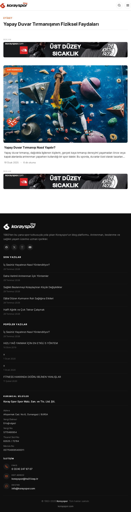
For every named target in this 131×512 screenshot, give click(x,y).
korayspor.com (65, 506)
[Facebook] (6, 247)
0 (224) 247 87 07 (22, 468)
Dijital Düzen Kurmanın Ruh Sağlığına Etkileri (28, 298)
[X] (14, 247)
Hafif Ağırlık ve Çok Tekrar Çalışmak (24, 309)
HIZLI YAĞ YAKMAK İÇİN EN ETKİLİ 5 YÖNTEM (30, 343)
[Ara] (119, 5)
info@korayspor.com (23, 488)
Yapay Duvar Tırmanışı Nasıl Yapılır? (29, 147)
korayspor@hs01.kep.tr (25, 478)
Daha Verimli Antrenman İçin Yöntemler (25, 276)
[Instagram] (22, 247)
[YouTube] (30, 247)
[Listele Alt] (65, 181)
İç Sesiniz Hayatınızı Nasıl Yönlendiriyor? (26, 264)
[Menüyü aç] (128, 5)
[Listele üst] (65, 49)
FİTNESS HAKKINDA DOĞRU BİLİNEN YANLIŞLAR (32, 376)
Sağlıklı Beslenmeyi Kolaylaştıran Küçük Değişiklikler (32, 287)
